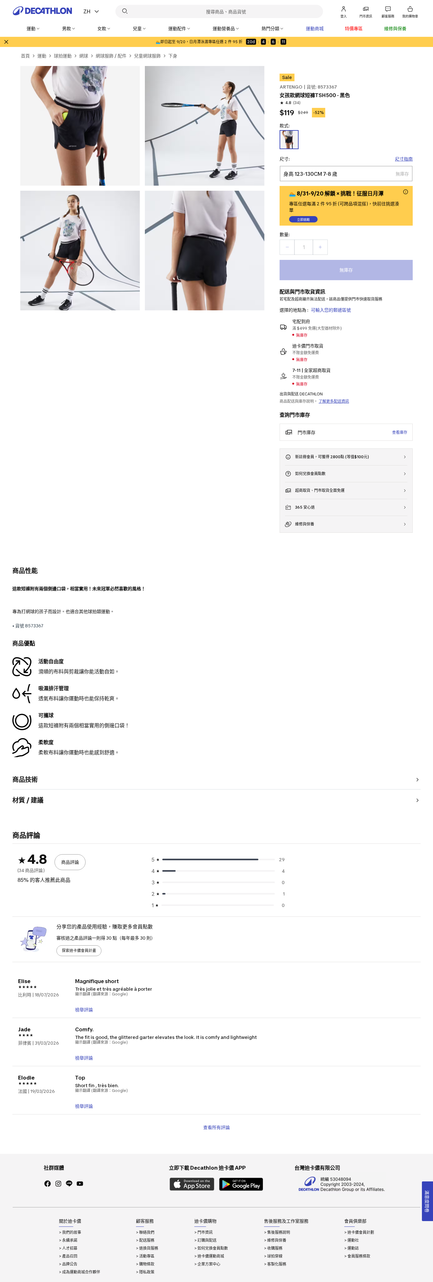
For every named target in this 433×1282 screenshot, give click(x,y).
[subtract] (287, 247)
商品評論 (70, 862)
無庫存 (346, 270)
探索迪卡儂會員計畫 (79, 950)
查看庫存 (399, 432)
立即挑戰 (303, 219)
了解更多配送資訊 (334, 401)
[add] (320, 247)
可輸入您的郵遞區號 (331, 310)
